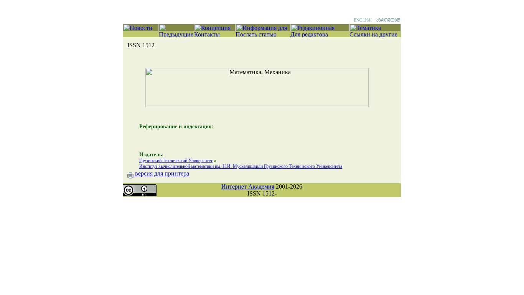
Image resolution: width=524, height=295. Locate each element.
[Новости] (141, 29)
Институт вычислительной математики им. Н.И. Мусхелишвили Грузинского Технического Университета (240, 166)
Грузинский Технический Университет (176, 160)
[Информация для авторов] (263, 29)
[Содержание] (176, 29)
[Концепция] (215, 29)
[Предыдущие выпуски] (176, 35)
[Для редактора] (319, 35)
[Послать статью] (263, 35)
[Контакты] (215, 35)
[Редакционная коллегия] (319, 29)
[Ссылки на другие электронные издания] (375, 35)
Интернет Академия (247, 186)
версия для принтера (161, 173)
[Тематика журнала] (375, 29)
